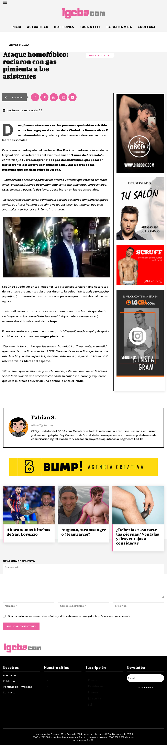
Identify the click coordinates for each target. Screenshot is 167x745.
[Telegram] (72, 97)
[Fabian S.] (18, 427)
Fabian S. (43, 417)
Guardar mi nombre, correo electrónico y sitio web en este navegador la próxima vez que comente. (69, 616)
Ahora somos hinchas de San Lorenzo (28, 531)
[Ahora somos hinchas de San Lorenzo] (29, 505)
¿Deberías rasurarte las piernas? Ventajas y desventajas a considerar (137, 536)
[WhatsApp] (54, 97)
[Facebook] (35, 97)
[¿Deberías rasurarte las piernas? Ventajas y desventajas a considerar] (138, 505)
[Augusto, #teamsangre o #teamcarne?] (83, 505)
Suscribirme (145, 687)
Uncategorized (100, 55)
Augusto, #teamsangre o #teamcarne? (83, 531)
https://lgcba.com (42, 425)
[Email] (63, 97)
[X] (44, 97)
